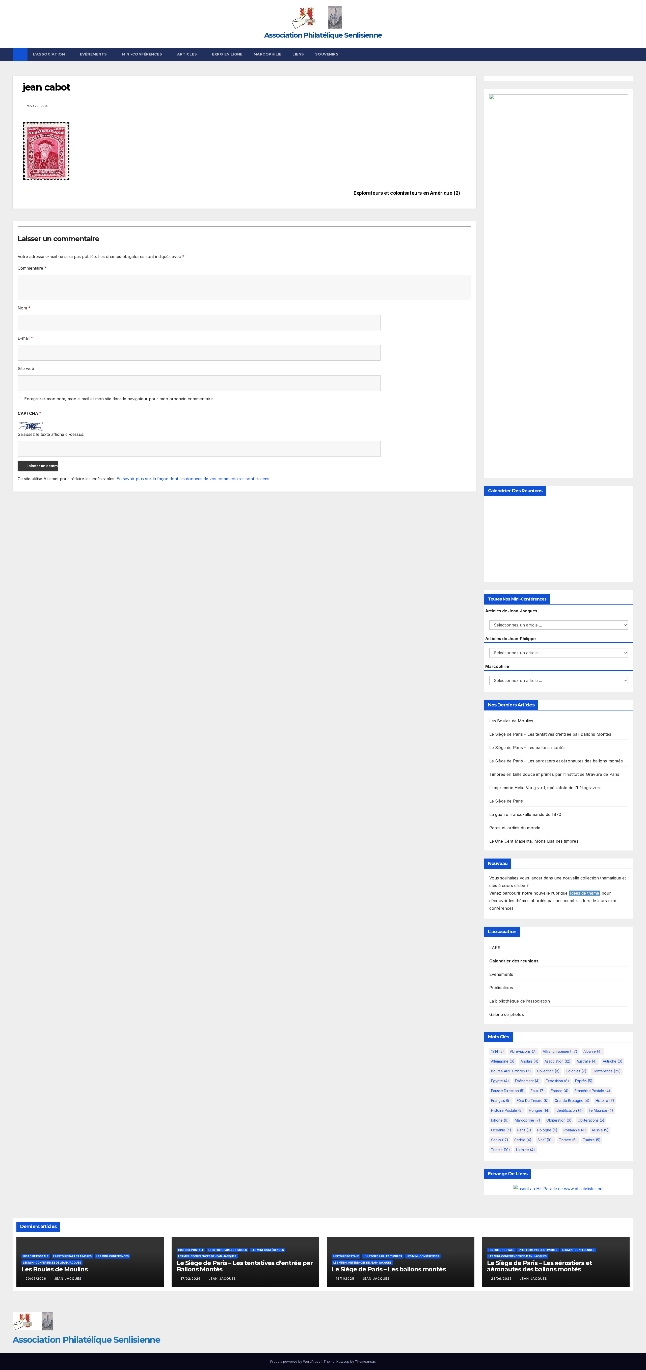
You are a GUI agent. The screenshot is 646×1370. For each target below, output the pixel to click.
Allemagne (503, 1061)
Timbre (592, 1140)
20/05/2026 (36, 1278)
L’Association (49, 54)
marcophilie (527, 1120)
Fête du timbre (533, 1100)
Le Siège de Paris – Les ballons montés (527, 747)
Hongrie (539, 1110)
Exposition (557, 1081)
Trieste (500, 1150)
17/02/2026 (191, 1278)
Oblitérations (591, 1120)
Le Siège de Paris (506, 801)
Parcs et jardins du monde (515, 827)
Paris (524, 1130)
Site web (26, 368)
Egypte (500, 1081)
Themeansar (365, 1361)
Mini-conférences (142, 54)
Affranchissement (560, 1051)
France (560, 1091)
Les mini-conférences (112, 1256)
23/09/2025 (502, 1278)
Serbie (522, 1140)
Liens (298, 54)
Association (558, 1061)
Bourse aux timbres (511, 1071)
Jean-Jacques (68, 1278)
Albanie (592, 1051)
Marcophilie (268, 54)
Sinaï (545, 1140)
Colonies (576, 1071)
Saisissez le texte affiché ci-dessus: (51, 434)
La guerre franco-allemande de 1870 (525, 814)
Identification (569, 1110)
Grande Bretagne (572, 1100)
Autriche (613, 1061)
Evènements (94, 54)
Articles (187, 54)
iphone (500, 1120)
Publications (501, 987)
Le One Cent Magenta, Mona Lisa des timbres (533, 841)
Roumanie (574, 1130)
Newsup (342, 1361)
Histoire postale (507, 1110)
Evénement (527, 1081)
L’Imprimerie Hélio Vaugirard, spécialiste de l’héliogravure (545, 787)
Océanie (501, 1130)
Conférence (607, 1071)
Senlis (499, 1140)
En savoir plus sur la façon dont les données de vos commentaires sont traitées (193, 478)
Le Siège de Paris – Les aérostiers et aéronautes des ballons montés (556, 760)
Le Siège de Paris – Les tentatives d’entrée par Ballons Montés (550, 734)
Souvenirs (327, 54)
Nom (24, 307)
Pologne (547, 1130)
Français (501, 1100)
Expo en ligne (227, 54)
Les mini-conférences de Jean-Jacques (52, 1262)
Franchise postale (592, 1091)
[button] (629, 54)
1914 (497, 1051)
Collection (548, 1071)
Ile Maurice (601, 1110)
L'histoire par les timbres (72, 1256)
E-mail (25, 338)
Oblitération (559, 1120)
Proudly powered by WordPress (295, 1361)
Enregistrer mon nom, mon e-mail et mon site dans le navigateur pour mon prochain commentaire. (119, 398)
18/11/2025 (345, 1278)
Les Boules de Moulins (511, 720)
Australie (587, 1061)
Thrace (568, 1140)
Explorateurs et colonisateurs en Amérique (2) (407, 193)
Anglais (530, 1061)
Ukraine (525, 1150)
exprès (584, 1081)
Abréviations (523, 1051)
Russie (600, 1130)
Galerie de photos (506, 1014)
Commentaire (32, 268)
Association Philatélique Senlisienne (323, 35)
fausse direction (508, 1091)
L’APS (495, 947)
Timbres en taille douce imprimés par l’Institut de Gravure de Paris (554, 774)
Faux (538, 1091)
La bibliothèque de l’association (519, 1001)
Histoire (605, 1100)
